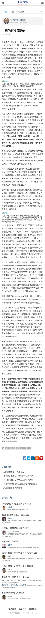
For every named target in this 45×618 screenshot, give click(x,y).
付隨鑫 (10, 507)
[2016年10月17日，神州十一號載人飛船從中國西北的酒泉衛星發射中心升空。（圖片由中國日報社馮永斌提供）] (5, 81)
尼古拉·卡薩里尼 (13, 532)
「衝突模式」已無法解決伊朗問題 (17, 566)
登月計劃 (19, 448)
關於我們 (12, 609)
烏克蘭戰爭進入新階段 (12, 488)
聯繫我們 (22, 609)
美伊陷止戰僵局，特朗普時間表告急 (18, 476)
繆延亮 (10, 545)
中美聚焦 (22, 2)
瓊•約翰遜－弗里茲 (18, 20)
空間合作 (27, 448)
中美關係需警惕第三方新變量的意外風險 (20, 484)
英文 (12, 12)
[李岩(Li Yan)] (4, 557)
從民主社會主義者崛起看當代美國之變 (19, 552)
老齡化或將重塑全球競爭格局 (15, 577)
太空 (7, 448)
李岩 (9, 556)
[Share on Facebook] (24, 458)
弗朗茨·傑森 (6, 580)
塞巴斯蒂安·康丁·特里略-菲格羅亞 (14, 585)
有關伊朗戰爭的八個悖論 (13, 472)
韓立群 (10, 569)
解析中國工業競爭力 (11, 541)
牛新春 (10, 596)
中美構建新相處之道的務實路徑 (16, 503)
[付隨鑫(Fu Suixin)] (4, 508)
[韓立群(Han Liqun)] (4, 570)
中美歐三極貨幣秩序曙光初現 (15, 528)
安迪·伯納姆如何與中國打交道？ (17, 515)
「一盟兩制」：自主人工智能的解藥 (18, 480)
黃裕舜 (10, 518)
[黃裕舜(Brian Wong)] (4, 519)
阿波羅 (12, 448)
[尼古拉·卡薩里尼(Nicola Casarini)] (4, 532)
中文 (5, 12)
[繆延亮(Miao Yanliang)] (4, 546)
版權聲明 (33, 609)
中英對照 (20, 12)
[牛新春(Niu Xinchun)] (4, 597)
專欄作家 (7, 497)
